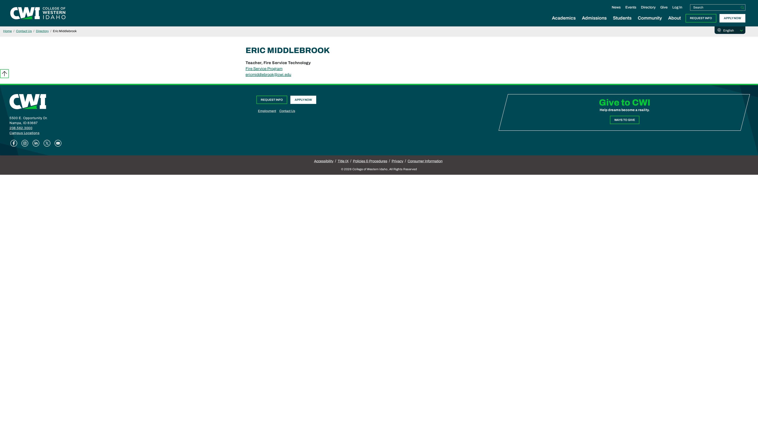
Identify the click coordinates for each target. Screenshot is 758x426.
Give (664, 7)
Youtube (58, 143)
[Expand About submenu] (674, 22)
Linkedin (36, 143)
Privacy (397, 161)
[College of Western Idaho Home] (38, 13)
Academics (564, 18)
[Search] (742, 7)
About (674, 18)
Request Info (701, 18)
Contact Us (24, 31)
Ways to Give (624, 119)
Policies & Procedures (370, 161)
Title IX (343, 161)
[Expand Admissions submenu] (594, 22)
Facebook (13, 143)
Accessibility (323, 161)
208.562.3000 (20, 128)
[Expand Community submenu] (649, 22)
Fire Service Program (264, 68)
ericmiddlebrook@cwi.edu (268, 74)
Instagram (25, 143)
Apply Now (732, 18)
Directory (648, 7)
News (616, 7)
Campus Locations (24, 133)
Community (650, 18)
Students (622, 18)
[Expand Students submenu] (622, 22)
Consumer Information (425, 161)
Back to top (4, 73)
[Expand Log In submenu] (677, 11)
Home (7, 31)
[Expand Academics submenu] (563, 22)
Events (630, 7)
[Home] (27, 101)
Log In (677, 7)
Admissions (594, 18)
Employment (267, 111)
